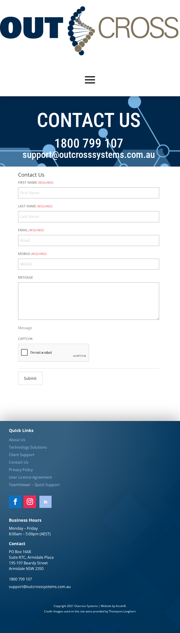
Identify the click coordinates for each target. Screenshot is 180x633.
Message (25, 277)
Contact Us (18, 462)
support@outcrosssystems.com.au (40, 586)
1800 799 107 (20, 579)
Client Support (21, 454)
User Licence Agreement (30, 477)
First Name (35, 182)
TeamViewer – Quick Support (34, 484)
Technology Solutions (28, 447)
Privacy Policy (21, 469)
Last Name (35, 206)
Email (31, 230)
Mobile (32, 253)
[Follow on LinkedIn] (45, 502)
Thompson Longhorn (122, 611)
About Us (17, 439)
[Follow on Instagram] (29, 501)
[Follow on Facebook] (15, 501)
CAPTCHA (25, 338)
